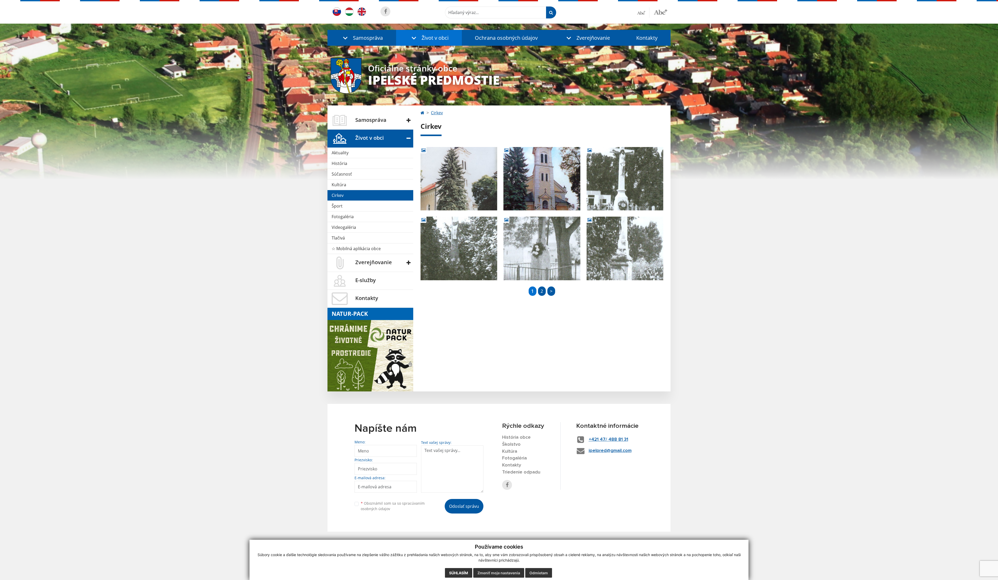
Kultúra (339, 185)
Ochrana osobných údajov (506, 37)
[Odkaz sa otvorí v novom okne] (385, 11)
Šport (337, 206)
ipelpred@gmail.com (610, 450)
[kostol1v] (459, 179)
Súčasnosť (342, 174)
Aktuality (340, 153)
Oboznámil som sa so (393, 506)
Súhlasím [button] (458, 573)
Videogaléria (344, 227)
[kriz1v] (625, 179)
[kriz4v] (625, 248)
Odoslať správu (464, 506)
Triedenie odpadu (521, 472)
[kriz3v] (541, 248)
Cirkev (338, 195)
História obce (516, 437)
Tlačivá (338, 238)
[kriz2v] (459, 248)
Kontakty (647, 37)
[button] (361, 38)
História (339, 163)
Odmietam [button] (538, 573)
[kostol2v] (541, 179)
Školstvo (511, 444)
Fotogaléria (343, 216)
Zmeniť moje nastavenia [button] (498, 573)
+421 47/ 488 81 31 (608, 439)
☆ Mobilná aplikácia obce (356, 248)
